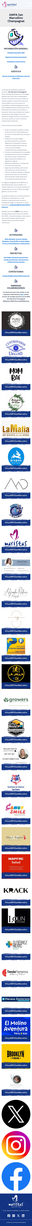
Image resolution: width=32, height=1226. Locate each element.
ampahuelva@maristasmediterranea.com (16, 276)
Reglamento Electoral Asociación (16, 57)
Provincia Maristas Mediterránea (18, 1222)
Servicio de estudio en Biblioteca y (13, 76)
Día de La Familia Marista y (11, 243)
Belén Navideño (10, 239)
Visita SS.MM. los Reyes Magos (20, 241)
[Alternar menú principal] (29, 4)
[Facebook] (8, 1215)
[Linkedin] (23, 1215)
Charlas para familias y (11, 260)
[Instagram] (13, 1215)
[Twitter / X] (18, 1215)
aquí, (22, 294)
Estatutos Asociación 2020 (16, 53)
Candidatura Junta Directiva (16, 61)
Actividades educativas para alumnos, (16, 257)
